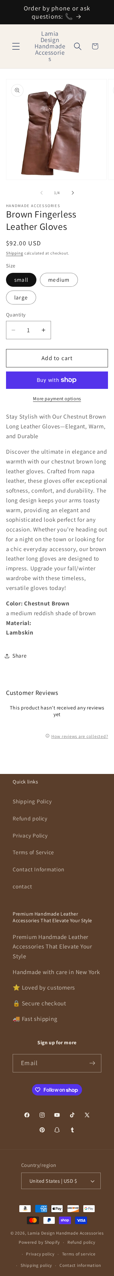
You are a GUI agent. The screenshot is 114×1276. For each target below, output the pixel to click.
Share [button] (19, 655)
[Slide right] (73, 192)
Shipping (14, 253)
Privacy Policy (30, 835)
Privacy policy (40, 1254)
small (21, 279)
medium (59, 279)
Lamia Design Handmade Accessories (66, 1233)
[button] (16, 46)
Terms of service (79, 1254)
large (21, 297)
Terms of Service (33, 852)
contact (22, 886)
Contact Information (38, 869)
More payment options (57, 399)
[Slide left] (41, 192)
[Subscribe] (92, 1063)
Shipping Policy (32, 801)
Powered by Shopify (39, 1242)
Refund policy (30, 818)
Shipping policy (36, 1265)
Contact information (80, 1265)
